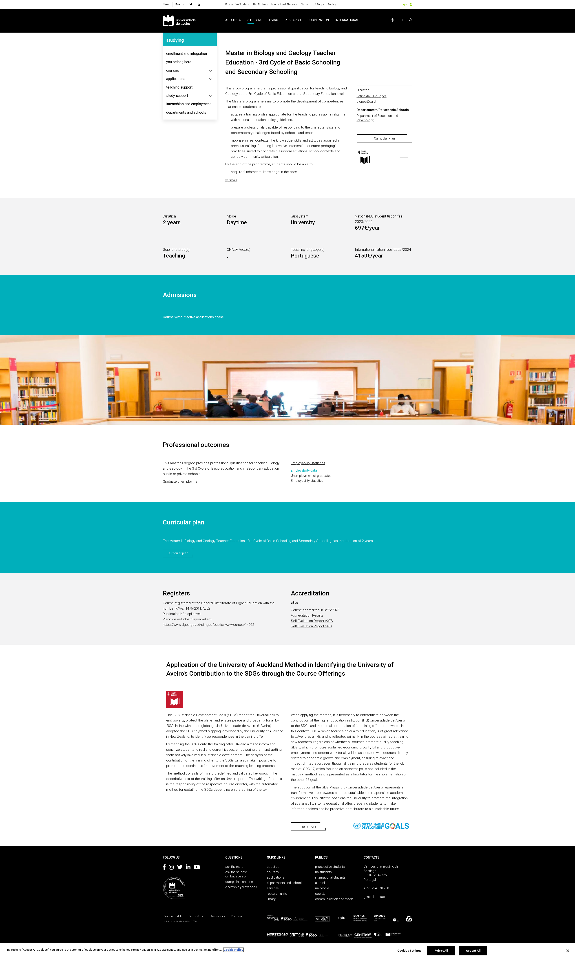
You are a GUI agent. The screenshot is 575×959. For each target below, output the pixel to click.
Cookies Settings (409, 950)
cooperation (318, 20)
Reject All (441, 950)
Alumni (305, 4)
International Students (284, 4)
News (166, 4)
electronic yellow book (241, 887)
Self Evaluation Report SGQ (311, 626)
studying (255, 20)
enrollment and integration (186, 53)
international (347, 20)
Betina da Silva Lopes (372, 96)
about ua (233, 20)
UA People (318, 4)
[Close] (568, 951)
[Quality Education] (365, 157)
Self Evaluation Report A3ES (312, 621)
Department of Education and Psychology (377, 118)
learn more (308, 826)
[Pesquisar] (410, 20)
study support (177, 95)
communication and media (334, 899)
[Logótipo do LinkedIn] (188, 868)
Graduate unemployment (181, 482)
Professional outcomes (196, 444)
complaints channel (239, 882)
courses (172, 70)
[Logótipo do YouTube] (197, 868)
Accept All (473, 950)
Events (179, 4)
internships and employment (188, 104)
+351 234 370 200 (376, 888)
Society (332, 4)
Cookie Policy (233, 949)
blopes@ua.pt (366, 101)
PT (401, 20)
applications (175, 79)
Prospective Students (237, 4)
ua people (322, 888)
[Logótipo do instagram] (171, 868)
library (271, 899)
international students (330, 877)
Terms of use (196, 916)
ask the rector (235, 866)
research (293, 20)
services (273, 888)
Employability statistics (308, 463)
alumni (320, 883)
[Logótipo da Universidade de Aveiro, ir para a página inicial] (179, 21)
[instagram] (199, 4)
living (273, 20)
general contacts (375, 897)
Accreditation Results (307, 615)
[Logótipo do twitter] (179, 868)
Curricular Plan (384, 138)
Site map (237, 916)
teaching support (179, 87)
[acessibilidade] (392, 20)
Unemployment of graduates (311, 475)
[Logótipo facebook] (164, 868)
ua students (323, 872)
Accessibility (218, 916)
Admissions (180, 295)
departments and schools (186, 112)
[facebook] (191, 4)
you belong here (178, 62)
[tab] (189, 53)
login (404, 4)
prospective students (330, 866)
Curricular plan (183, 522)
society (320, 893)
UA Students (260, 4)
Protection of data (172, 916)
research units (277, 893)
